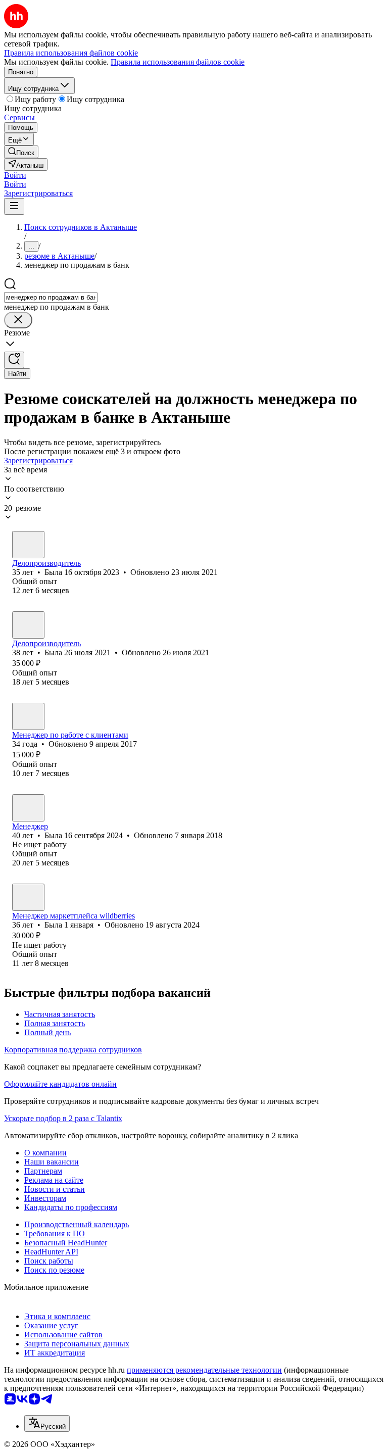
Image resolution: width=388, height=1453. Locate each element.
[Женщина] (28, 544)
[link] (21, 152)
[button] (15, 175)
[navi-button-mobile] (14, 206)
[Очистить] (18, 320)
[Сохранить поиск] (14, 360)
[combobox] (51, 297)
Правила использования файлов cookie (178, 62)
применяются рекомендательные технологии (204, 1370)
